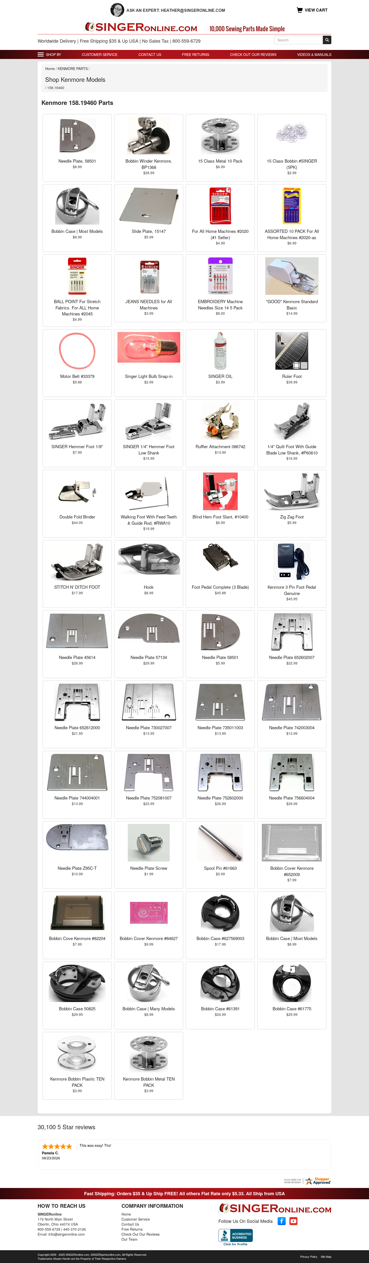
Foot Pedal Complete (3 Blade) (220, 587)
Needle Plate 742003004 (292, 727)
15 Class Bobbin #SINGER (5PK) (292, 164)
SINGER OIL (220, 376)
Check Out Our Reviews (253, 54)
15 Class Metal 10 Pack (220, 161)
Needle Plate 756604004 (292, 797)
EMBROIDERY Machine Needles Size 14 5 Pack (220, 304)
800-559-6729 (49, 1229)
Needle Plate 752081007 (148, 797)
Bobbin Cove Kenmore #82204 (77, 938)
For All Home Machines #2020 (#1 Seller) (220, 234)
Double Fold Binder (77, 516)
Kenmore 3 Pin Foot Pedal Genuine (292, 590)
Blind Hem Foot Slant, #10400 (220, 516)
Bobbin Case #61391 (220, 1008)
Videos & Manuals (314, 54)
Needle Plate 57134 (149, 657)
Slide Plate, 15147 (149, 231)
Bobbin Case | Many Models (148, 1008)
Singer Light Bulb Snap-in (148, 376)
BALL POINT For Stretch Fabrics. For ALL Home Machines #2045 (77, 307)
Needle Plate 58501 (220, 657)
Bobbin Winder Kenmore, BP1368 (149, 164)
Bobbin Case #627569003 (220, 938)
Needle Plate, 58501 (77, 161)
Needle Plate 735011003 (220, 727)
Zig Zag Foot (292, 516)
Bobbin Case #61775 (292, 1008)
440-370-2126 (74, 1229)
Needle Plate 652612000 (77, 727)
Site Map (326, 1256)
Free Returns (195, 54)
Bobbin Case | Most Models (77, 231)
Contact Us (150, 54)
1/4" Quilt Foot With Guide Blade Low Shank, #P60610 (292, 449)
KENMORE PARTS (73, 68)
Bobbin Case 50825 (77, 1008)
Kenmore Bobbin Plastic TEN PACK (77, 1082)
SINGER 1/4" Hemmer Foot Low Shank (148, 449)
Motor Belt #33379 (77, 376)
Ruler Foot (292, 376)
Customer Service (99, 54)
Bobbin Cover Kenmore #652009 (292, 871)
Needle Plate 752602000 (220, 797)
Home (50, 68)
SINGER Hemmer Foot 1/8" (77, 446)
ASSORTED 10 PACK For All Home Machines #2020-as (292, 234)
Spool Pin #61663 (220, 868)
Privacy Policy (309, 1256)
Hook (149, 587)
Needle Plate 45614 (77, 657)
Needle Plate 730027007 (148, 727)
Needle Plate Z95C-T (77, 868)
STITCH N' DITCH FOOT (77, 587)
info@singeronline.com (66, 1234)
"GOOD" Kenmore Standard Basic (292, 304)
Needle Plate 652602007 (292, 657)
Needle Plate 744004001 (77, 797)
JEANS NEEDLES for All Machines (149, 304)
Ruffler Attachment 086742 (220, 446)
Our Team (129, 1239)
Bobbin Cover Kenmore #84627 (149, 938)
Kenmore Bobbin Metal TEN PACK (149, 1082)
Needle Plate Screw (148, 868)
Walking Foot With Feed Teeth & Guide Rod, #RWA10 (149, 519)
